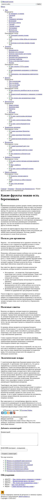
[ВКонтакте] (2, 413)
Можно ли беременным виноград (18, 463)
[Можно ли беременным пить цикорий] (5, 465)
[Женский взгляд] (7, 1)
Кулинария (12, 21)
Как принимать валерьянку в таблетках (24, 70)
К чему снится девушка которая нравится (25, 161)
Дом (6, 10)
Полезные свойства (15, 59)
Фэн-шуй (12, 112)
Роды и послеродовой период (19, 61)
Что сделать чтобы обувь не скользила (24, 39)
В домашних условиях (16, 13)
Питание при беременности (18, 57)
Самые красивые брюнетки (20, 131)
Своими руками (14, 26)
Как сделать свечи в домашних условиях (27, 479)
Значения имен (14, 107)
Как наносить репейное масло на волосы (25, 90)
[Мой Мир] (11, 413)
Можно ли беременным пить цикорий (20, 465)
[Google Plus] (14, 413)
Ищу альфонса (16, 165)
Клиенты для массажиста (19, 176)
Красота (7, 77)
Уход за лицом (13, 83)
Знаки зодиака (14, 105)
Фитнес (11, 63)
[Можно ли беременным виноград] (5, 463)
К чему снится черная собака (20, 120)
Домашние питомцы (16, 19)
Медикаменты (13, 55)
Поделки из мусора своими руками (23, 43)
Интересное (9, 142)
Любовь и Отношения (12, 157)
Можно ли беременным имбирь (17, 469)
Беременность (13, 50)
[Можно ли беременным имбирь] (5, 469)
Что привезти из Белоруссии (20, 153)
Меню (3, 6)
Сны (10, 110)
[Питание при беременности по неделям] (5, 471)
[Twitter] (5, 413)
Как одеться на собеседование (21, 180)
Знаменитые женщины (12, 127)
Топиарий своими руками (19, 35)
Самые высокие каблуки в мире (22, 150)
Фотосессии (13, 30)
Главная (3, 189)
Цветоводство (13, 31)
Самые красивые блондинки (20, 135)
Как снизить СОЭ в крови (20, 66)
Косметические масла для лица (23, 481)
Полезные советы (15, 22)
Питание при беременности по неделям (20, 471)
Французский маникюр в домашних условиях (26, 94)
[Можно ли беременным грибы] (5, 467)
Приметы (12, 109)
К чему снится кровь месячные (21, 116)
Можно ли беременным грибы (17, 467)
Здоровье (8, 46)
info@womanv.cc (24, 496)
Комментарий (5, 432)
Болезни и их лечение (16, 52)
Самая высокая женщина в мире (22, 139)
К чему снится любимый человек (22, 168)
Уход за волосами (15, 81)
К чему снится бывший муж (20, 124)
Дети (10, 17)
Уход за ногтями (14, 85)
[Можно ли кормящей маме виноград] (5, 461)
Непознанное (9, 101)
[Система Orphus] (26, 410)
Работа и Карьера (11, 172)
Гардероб (12, 15)
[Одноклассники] (8, 413)
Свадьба (11, 24)
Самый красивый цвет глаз (20, 146)
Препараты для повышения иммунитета (24, 74)
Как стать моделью (17, 183)
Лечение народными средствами (20, 54)
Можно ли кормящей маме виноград (19, 461)
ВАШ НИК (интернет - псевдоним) (13, 448)
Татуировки (13, 28)
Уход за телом (13, 86)
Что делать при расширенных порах (23, 98)
